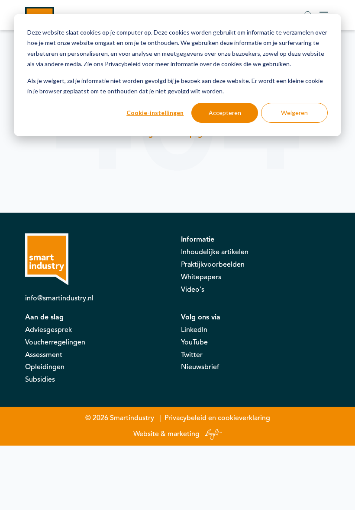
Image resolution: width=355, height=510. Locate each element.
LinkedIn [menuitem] (194, 329)
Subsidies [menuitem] (40, 379)
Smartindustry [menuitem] (132, 418)
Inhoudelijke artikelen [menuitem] (214, 252)
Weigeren (294, 112)
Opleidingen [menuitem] (45, 367)
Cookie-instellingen (155, 112)
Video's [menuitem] (192, 289)
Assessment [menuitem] (43, 355)
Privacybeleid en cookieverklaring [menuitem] (217, 418)
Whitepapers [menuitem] (201, 277)
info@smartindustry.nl (59, 298)
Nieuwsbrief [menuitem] (200, 367)
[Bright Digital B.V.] (211, 434)
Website (146, 434)
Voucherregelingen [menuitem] (55, 342)
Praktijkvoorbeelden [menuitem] (213, 264)
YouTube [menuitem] (194, 342)
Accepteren (225, 112)
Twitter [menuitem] (192, 355)
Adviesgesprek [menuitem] (48, 329)
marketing (184, 434)
